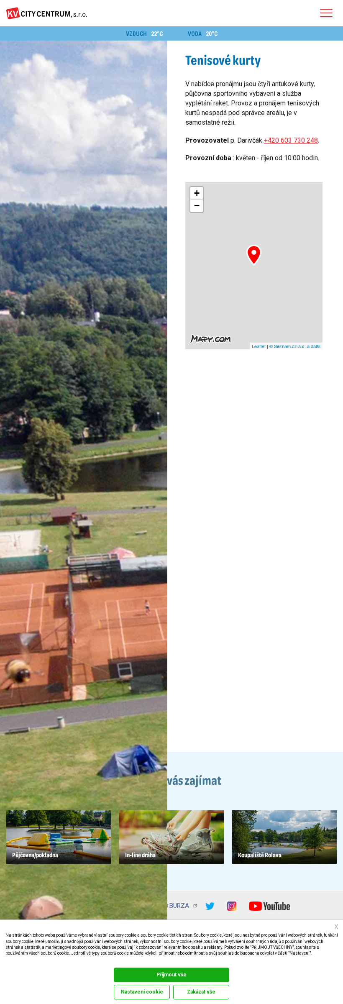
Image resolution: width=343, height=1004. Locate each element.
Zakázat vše (201, 992)
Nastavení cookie (142, 992)
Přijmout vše (171, 975)
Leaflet (259, 346)
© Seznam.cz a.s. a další (294, 346)
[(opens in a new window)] (216, 905)
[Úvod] (46, 13)
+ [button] (197, 193)
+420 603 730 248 (291, 140)
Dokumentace (16, 962)
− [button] (197, 205)
